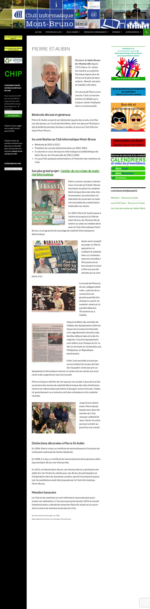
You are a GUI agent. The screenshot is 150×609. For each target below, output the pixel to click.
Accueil (38, 32)
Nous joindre (72, 32)
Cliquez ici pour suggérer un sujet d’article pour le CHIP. (13, 128)
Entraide (116, 32)
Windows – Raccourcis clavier (124, 197)
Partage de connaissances (95, 32)
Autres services (132, 32)
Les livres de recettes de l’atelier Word (128, 208)
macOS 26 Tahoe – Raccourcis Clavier (128, 203)
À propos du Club (53, 32)
